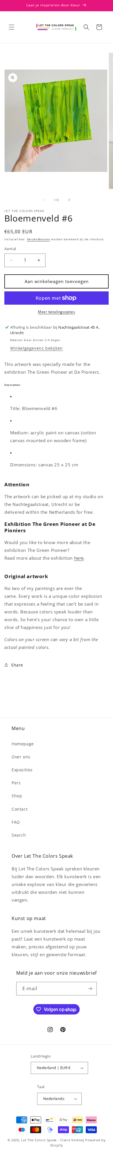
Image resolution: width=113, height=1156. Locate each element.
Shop (17, 795)
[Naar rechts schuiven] (69, 199)
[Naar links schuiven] (43, 199)
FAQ (16, 822)
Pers (16, 782)
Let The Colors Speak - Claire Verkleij (52, 1140)
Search (19, 835)
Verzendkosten (38, 239)
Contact (20, 809)
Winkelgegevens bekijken (36, 348)
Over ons (21, 757)
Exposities (22, 769)
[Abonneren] (90, 988)
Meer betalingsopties (56, 311)
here (79, 558)
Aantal (10, 248)
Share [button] (17, 665)
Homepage (23, 744)
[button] (11, 27)
